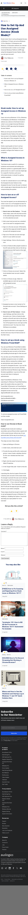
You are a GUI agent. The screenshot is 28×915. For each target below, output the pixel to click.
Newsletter (5, 828)
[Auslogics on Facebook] (13, 868)
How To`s (5, 21)
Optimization (15, 12)
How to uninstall (5, 880)
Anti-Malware (5, 772)
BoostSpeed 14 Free (7, 791)
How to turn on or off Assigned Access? (14, 89)
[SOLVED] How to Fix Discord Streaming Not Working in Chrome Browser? (13, 660)
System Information (7, 813)
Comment (4, 531)
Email (2, 551)
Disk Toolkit (5, 784)
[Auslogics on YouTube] (21, 868)
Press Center (5, 847)
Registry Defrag (6, 811)
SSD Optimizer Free (7, 796)
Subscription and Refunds (17, 879)
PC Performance (5, 14)
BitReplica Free (5, 806)
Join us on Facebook (7, 830)
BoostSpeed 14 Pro (7, 752)
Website (3, 555)
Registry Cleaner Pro (7, 759)
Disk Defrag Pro (6, 754)
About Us (4, 840)
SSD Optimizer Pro (6, 757)
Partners (4, 849)
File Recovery (5, 775)
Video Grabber (5, 777)
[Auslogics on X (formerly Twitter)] (17, 868)
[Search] (25, 3)
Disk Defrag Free (6, 794)
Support (4, 821)
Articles (4, 823)
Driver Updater (5, 768)
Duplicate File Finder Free (7, 803)
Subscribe (14, 733)
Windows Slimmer (6, 809)
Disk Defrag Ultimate (7, 770)
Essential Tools (5, 782)
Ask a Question (6, 825)
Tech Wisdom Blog (6, 12)
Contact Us (5, 842)
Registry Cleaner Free (6, 799)
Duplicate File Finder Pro (7, 762)
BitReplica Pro (5, 765)
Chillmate (4, 779)
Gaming (4, 654)
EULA (2, 879)
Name (3, 548)
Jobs (3, 845)
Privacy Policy (7, 740)
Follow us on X (5, 832)
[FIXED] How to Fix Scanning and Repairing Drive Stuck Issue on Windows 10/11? (12, 591)
